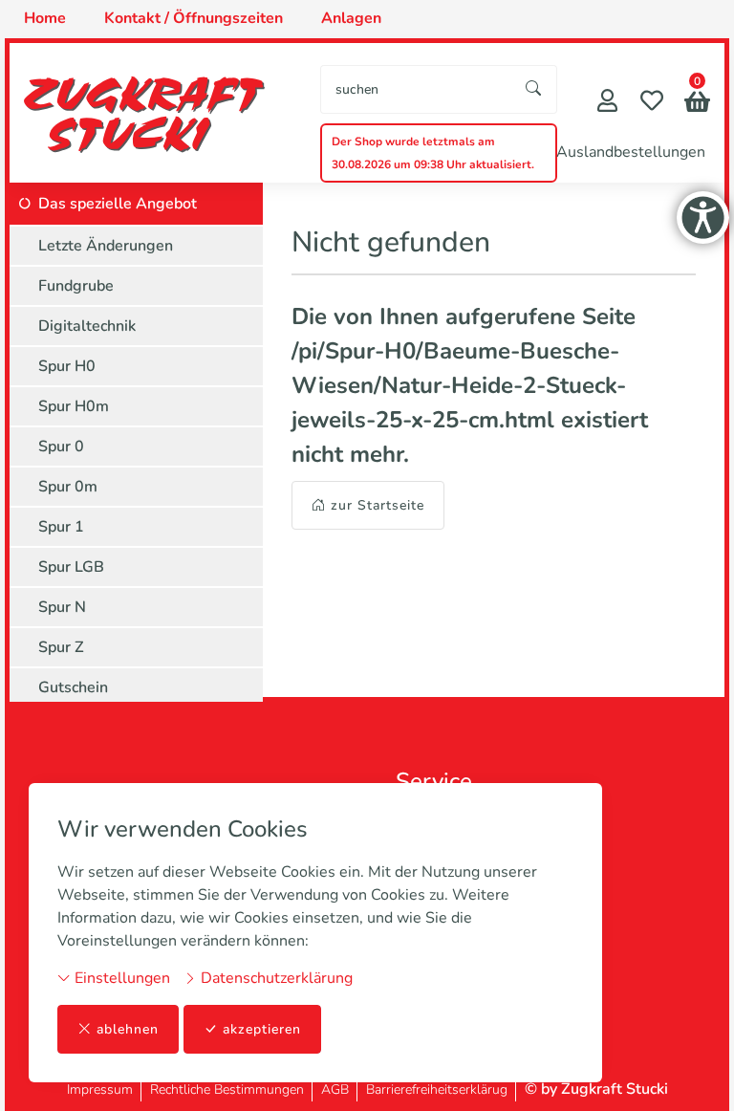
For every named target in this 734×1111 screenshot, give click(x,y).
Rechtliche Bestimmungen (227, 1089)
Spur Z (61, 647)
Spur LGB (71, 566)
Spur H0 (67, 366)
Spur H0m (73, 406)
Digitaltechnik (87, 326)
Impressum (100, 1089)
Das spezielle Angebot (117, 203)
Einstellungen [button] (120, 978)
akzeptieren (262, 1029)
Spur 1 (61, 526)
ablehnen (128, 1029)
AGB (335, 1089)
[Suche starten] (534, 89)
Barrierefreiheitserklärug (436, 1089)
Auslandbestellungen (630, 152)
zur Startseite (377, 505)
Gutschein (73, 687)
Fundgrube (76, 285)
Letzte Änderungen (105, 245)
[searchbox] (416, 89)
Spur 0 (61, 446)
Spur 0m (67, 486)
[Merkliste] (651, 103)
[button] (697, 104)
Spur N (62, 607)
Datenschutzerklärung (275, 978)
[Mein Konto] (607, 103)
